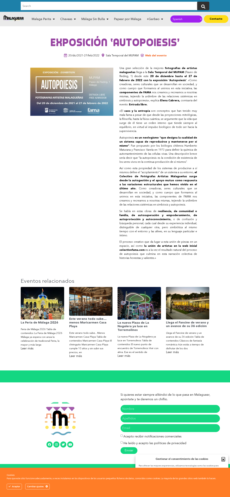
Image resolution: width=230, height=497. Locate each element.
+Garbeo (153, 19)
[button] (223, 459)
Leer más (27, 348)
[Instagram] (56, 444)
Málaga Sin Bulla (93, 19)
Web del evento (156, 55)
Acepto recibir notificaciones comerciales (152, 436)
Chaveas (66, 19)
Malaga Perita (41, 19)
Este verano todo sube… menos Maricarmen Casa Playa (87, 322)
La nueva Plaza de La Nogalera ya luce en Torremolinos (133, 326)
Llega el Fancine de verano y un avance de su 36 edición (187, 324)
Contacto (216, 18)
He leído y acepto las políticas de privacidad (154, 443)
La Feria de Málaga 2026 (39, 322)
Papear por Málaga (127, 19)
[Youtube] (70, 444)
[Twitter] (63, 444)
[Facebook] (49, 444)
